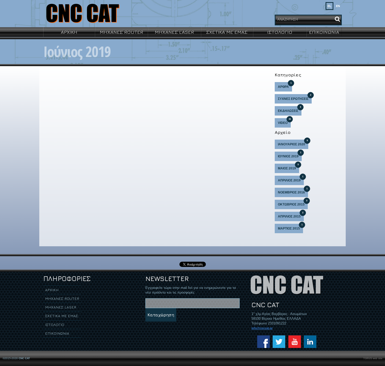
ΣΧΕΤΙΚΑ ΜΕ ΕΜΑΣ (227, 32)
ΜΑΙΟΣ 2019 (288, 167)
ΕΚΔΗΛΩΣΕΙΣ (289, 109)
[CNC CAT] (82, 13)
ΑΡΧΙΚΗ (69, 32)
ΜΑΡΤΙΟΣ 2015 (290, 227)
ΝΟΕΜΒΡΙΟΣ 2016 (292, 191)
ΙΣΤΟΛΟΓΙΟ (279, 32)
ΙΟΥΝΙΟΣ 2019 (289, 155)
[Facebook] (263, 341)
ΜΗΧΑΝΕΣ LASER (174, 32)
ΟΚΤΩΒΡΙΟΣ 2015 (292, 203)
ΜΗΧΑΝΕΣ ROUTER (121, 32)
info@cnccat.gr (262, 328)
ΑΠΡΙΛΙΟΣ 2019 (290, 179)
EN (338, 6)
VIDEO (284, 121)
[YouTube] (294, 341)
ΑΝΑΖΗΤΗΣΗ (287, 19)
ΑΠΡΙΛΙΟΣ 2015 (290, 215)
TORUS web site (372, 358)
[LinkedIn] (310, 341)
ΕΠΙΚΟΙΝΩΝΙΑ (324, 32)
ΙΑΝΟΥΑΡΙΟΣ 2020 (293, 143)
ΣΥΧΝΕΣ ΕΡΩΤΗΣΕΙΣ (294, 97)
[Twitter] (279, 341)
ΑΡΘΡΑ (285, 85)
